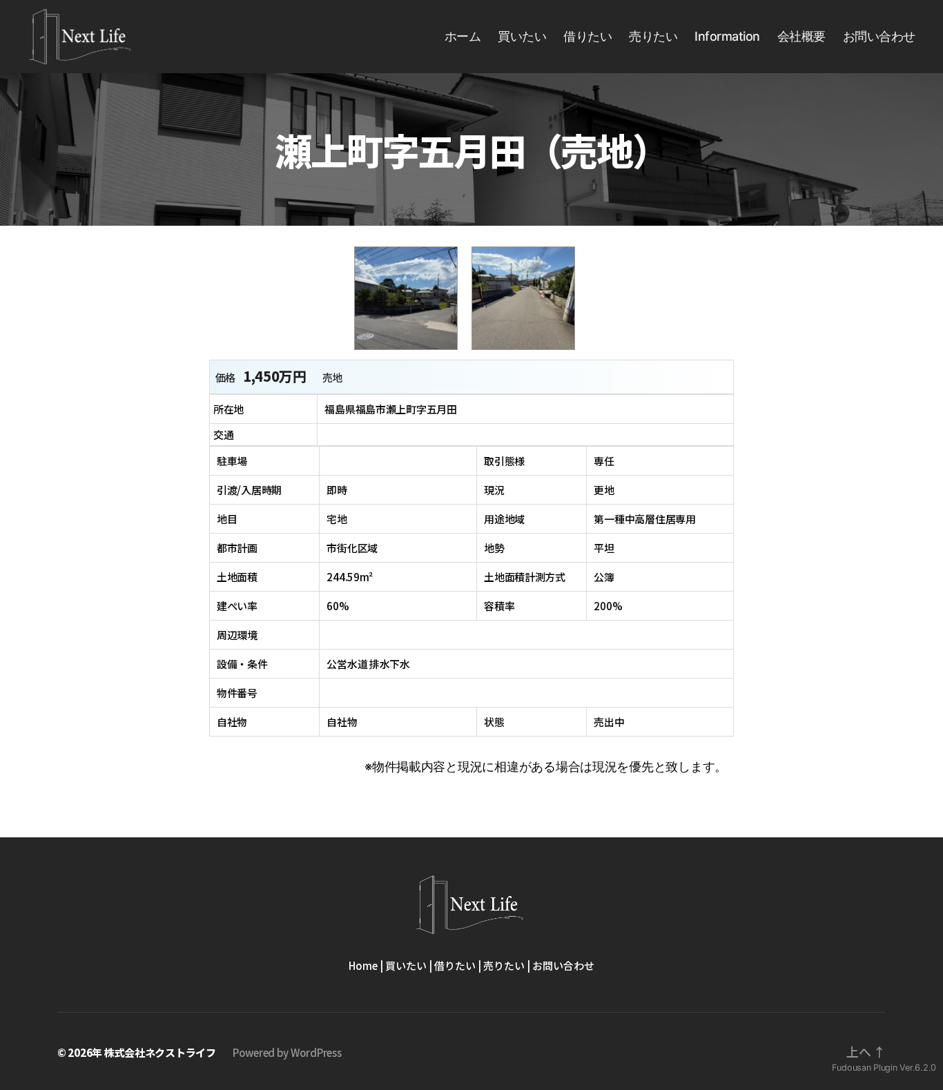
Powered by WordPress (287, 1052)
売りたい (653, 36)
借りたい (587, 36)
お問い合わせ (879, 36)
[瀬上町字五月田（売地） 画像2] (530, 352)
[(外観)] (412, 352)
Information (727, 36)
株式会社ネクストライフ (160, 1052)
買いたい (522, 36)
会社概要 (801, 36)
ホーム (463, 36)
